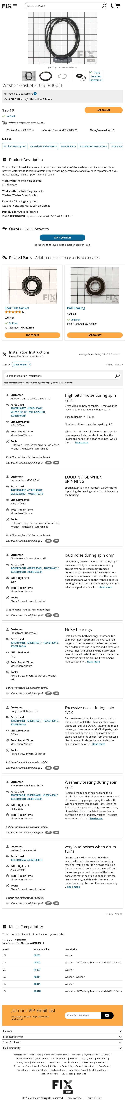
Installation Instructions (93, 146)
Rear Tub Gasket (17, 308)
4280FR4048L (34, 568)
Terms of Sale (94, 1098)
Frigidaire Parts (91, 1054)
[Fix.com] (6, 6)
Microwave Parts (39, 1070)
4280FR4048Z (18, 408)
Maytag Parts (88, 1058)
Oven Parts (104, 1066)
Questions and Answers (43, 146)
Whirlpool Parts (71, 1062)
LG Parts (74, 1058)
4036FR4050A (18, 860)
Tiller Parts (81, 1073)
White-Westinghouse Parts (94, 1062)
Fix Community (12, 1048)
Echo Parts (76, 1054)
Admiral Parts (20, 1054)
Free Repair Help (13, 1036)
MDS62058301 (37, 412)
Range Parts (22, 1070)
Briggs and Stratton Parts (55, 1054)
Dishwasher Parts (22, 1066)
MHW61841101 (19, 412)
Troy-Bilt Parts (54, 1062)
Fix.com (7, 1031)
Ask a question (62, 237)
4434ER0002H (18, 568)
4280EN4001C (35, 408)
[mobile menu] (15, 6)
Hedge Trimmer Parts (49, 1073)
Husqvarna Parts (24, 1058)
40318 (37, 991)
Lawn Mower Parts (77, 1070)
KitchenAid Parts (59, 1058)
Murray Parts (23, 1062)
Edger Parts (67, 1073)
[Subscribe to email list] (107, 1015)
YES (48, 462)
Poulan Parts (38, 1062)
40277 (37, 969)
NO (56, 462)
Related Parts (68, 146)
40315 (37, 984)
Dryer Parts (75, 1066)
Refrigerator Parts (58, 1066)
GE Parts (105, 1054)
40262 (37, 955)
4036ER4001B (18, 415)
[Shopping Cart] (117, 6)
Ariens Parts (35, 1054)
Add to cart (103, 110)
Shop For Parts (12, 1042)
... (80, 442)
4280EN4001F (51, 568)
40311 (37, 977)
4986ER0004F (18, 795)
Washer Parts (40, 1066)
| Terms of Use (73, 1098)
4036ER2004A (34, 572)
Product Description (15, 146)
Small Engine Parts (97, 1070)
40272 (37, 962)
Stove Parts (89, 1066)
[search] (104, 6)
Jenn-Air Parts (42, 1058)
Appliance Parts (58, 1070)
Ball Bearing (76, 308)
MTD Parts (102, 1058)
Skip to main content (62, 12)
